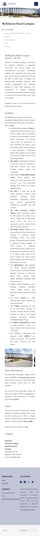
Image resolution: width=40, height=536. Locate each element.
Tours (6, 43)
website (16, 399)
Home (3, 480)
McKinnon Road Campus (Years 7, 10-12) (17, 33)
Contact (7, 46)
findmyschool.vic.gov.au (27, 377)
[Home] (10, 4)
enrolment (29, 394)
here (15, 394)
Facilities (7, 36)
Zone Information (10, 40)
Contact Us (5, 483)
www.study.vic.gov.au (29, 509)
